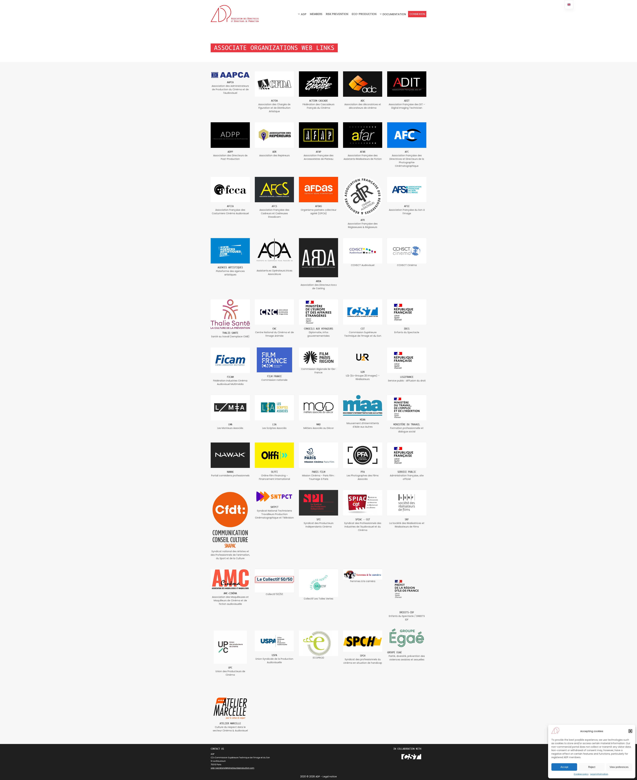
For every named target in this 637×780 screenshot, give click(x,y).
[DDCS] (406, 312)
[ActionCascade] (318, 84)
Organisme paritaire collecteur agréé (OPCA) (318, 211)
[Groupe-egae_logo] (406, 637)
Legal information (599, 774)
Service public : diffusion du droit (407, 380)
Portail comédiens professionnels (230, 475)
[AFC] (406, 135)
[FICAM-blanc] (230, 360)
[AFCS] (274, 189)
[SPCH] (362, 641)
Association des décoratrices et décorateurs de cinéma (362, 106)
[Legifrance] (406, 360)
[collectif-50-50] (274, 580)
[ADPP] (230, 135)
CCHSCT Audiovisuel (362, 265)
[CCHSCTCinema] (406, 250)
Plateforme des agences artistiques (230, 272)
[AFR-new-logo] (362, 196)
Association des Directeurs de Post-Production (230, 157)
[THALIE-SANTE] (230, 314)
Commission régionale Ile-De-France (318, 370)
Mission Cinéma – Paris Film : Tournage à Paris (318, 477)
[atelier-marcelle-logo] (230, 708)
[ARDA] (318, 257)
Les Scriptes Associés (274, 428)
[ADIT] (406, 84)
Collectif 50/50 (274, 594)
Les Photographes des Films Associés (363, 477)
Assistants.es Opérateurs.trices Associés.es (274, 272)
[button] (630, 731)
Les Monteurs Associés (230, 428)
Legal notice (330, 776)
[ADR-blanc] (274, 135)
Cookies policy (581, 774)
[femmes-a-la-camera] (362, 574)
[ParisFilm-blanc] (318, 455)
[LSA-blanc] (274, 407)
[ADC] (362, 84)
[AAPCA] (230, 74)
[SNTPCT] (274, 496)
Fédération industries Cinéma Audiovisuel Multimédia (230, 382)
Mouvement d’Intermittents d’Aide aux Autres (363, 425)
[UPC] (230, 647)
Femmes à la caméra (362, 581)
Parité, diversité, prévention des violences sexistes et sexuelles (407, 657)
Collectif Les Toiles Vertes (318, 598)
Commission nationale (274, 380)
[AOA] (274, 250)
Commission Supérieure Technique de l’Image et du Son (362, 334)
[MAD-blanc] (318, 407)
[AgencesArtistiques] (230, 250)
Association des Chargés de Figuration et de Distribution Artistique (274, 108)
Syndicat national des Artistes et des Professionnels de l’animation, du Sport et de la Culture (230, 555)
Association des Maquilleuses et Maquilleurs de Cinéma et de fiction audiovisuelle (230, 600)
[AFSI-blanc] (406, 189)
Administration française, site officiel (407, 477)
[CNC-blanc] (274, 312)
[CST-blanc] (362, 312)
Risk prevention (337, 14)
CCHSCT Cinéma (407, 265)
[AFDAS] (318, 189)
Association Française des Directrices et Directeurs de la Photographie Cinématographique (406, 161)
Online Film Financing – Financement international (274, 477)
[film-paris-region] (318, 357)
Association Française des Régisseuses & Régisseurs (363, 225)
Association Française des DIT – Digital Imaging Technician (407, 106)
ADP (303, 14)
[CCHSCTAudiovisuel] (362, 250)
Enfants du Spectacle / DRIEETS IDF (407, 617)
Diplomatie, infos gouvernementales (318, 334)
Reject (591, 767)
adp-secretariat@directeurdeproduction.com (232, 768)
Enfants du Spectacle (406, 332)
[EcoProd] (318, 643)
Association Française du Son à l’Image (407, 211)
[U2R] (362, 357)
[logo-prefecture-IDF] (406, 588)
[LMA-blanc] (230, 407)
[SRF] (406, 502)
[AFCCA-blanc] (230, 189)
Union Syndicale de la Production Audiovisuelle (274, 660)
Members (316, 14)
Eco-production (364, 14)
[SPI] (318, 502)
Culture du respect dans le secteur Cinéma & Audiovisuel (230, 728)
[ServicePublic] (406, 455)
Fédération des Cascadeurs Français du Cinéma (318, 106)
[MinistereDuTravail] (406, 407)
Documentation (394, 14)
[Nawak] (230, 455)
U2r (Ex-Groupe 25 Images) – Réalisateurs (363, 377)
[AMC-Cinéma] (230, 579)
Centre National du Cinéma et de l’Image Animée (274, 334)
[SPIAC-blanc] (362, 502)
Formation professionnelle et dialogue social (407, 429)
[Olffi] (274, 455)
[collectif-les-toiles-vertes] (318, 583)
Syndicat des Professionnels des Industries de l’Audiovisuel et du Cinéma (362, 526)
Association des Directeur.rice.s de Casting (319, 286)
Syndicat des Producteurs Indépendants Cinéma (318, 524)
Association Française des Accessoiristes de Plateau (318, 157)
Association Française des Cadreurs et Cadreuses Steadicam (274, 213)
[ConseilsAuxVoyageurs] (318, 312)
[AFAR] (362, 135)
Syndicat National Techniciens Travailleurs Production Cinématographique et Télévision (274, 514)
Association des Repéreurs (274, 155)
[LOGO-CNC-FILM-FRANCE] (274, 359)
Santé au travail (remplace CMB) (230, 336)
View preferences (619, 767)
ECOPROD (318, 657)
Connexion (417, 14)
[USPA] (274, 641)
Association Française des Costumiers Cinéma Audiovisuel (230, 211)
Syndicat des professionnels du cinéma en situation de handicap (362, 661)
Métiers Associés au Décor (318, 428)
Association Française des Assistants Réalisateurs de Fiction (363, 157)
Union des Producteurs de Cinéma (230, 673)
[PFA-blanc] (362, 455)
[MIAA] (362, 405)
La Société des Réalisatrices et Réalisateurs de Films (406, 524)
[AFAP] (318, 135)
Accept (564, 767)
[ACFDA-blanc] (274, 84)
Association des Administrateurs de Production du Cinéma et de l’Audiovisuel (230, 89)
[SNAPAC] (230, 520)
